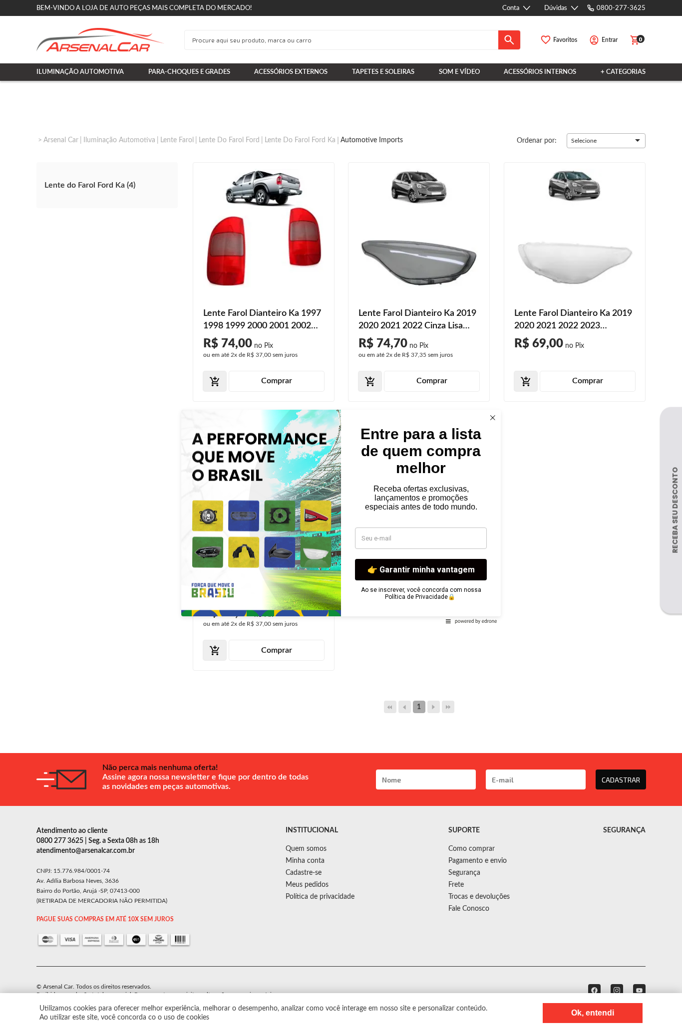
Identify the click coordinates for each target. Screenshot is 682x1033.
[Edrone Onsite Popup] (341, 516)
